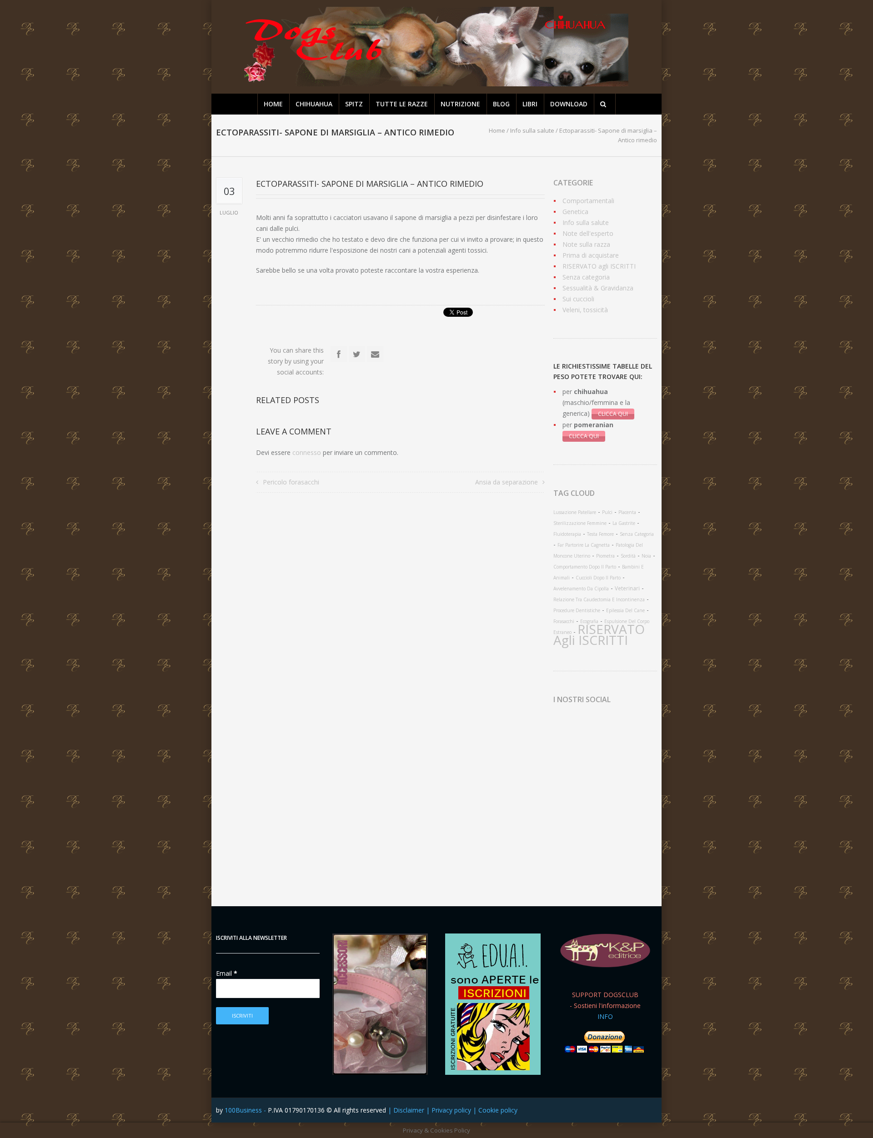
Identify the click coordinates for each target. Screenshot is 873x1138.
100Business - (246, 1110)
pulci (607, 512)
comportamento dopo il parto (584, 567)
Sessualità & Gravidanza (597, 288)
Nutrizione (460, 104)
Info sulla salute (532, 130)
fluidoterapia (567, 534)
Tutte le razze (402, 104)
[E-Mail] (375, 354)
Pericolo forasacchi (291, 482)
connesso (306, 452)
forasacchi (563, 621)
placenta (627, 512)
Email (226, 973)
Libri (529, 104)
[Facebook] (339, 354)
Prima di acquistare (590, 255)
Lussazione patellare (574, 512)
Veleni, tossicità (585, 309)
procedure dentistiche (576, 610)
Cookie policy (497, 1110)
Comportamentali (588, 200)
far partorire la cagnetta (583, 545)
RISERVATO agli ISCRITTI (599, 266)
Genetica (575, 211)
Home (273, 104)
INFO (605, 1016)
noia (646, 556)
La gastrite (623, 523)
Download (568, 104)
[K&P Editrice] (605, 950)
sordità (628, 556)
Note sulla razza (586, 244)
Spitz (354, 104)
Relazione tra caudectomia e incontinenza (599, 599)
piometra (605, 556)
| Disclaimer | (409, 1110)
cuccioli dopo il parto (598, 577)
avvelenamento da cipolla (581, 588)
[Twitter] (357, 354)
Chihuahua (314, 104)
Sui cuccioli (578, 298)
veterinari (627, 588)
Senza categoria (586, 277)
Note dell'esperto (587, 233)
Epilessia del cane (625, 610)
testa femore (600, 534)
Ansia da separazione (506, 482)
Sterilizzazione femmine (580, 523)
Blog (501, 104)
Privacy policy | (454, 1110)
